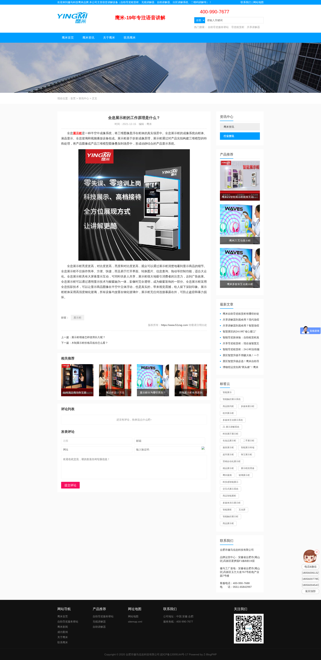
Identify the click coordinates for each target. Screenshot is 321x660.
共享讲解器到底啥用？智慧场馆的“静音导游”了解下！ (239, 326)
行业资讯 (229, 136)
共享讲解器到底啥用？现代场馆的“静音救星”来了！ (239, 320)
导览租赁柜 (237, 27)
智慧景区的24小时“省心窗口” (239, 331)
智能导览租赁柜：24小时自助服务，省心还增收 (240, 349)
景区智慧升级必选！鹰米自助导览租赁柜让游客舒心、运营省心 (239, 361)
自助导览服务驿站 (218, 27)
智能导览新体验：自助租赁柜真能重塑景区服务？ (239, 337)
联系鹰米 (130, 37)
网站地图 (258, 2)
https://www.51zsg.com (174, 325)
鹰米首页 (68, 37)
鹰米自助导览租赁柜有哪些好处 (241, 313)
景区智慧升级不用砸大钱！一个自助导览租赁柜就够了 (239, 355)
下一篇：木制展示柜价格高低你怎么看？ (84, 342)
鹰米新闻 (62, 626)
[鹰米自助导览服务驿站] (73, 17)
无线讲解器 (99, 621)
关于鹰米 (109, 37)
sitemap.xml (135, 621)
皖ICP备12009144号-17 (174, 654)
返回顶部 (310, 591)
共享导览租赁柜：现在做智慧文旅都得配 (239, 343)
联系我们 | (247, 2)
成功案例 (62, 631)
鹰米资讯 (88, 37)
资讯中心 (84, 98)
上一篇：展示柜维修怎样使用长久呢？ (83, 337)
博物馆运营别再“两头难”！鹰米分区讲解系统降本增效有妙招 (239, 367)
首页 (73, 98)
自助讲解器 (99, 626)
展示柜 (77, 317)
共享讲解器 (253, 27)
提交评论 (70, 485)
